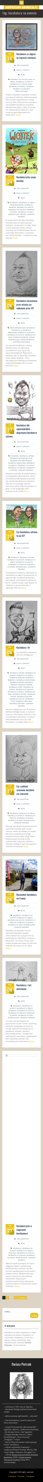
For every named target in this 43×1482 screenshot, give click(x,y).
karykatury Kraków (25, 685)
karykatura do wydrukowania (21, 461)
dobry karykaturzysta (18, 328)
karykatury (13, 1010)
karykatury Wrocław (17, 703)
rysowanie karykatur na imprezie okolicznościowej (23, 88)
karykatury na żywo (25, 212)
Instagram (31, 1476)
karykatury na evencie (24, 82)
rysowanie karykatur (20, 337)
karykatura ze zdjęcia (27, 202)
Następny (22, 1298)
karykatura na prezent (26, 332)
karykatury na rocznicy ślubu (21, 84)
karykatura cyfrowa (27, 456)
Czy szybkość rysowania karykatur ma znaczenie (25, 789)
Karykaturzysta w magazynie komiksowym (24, 1229)
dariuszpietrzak (23, 65)
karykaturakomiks (17, 205)
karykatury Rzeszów (24, 696)
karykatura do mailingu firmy (21, 458)
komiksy (23, 214)
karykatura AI (17, 330)
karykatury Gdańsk (17, 682)
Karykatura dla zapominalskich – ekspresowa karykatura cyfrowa (21, 430)
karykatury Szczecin (17, 699)
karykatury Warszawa (24, 701)
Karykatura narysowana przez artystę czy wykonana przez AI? (26, 304)
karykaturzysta (13, 214)
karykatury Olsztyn (19, 694)
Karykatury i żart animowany (23, 987)
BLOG (23, 75)
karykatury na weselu (17, 86)
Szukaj (7, 1311)
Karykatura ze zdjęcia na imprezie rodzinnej (26, 55)
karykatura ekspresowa (17, 463)
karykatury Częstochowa (26, 680)
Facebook (12, 1476)
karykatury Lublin (15, 687)
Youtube (21, 1476)
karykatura (14, 202)
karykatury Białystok (17, 677)
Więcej (18, 115)
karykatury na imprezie (17, 209)
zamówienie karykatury (21, 342)
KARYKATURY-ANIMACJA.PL (21, 7)
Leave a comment (22, 70)
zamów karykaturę (27, 339)
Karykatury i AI (23, 647)
